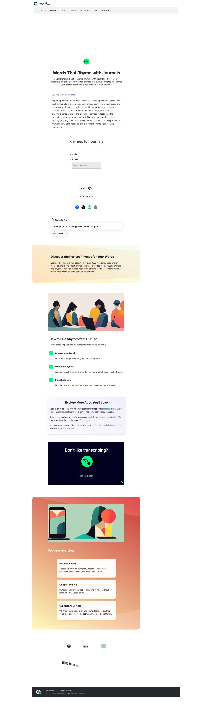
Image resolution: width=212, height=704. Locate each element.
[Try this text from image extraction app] (86, 463)
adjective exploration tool (106, 417)
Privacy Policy (66, 691)
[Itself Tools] (86, 655)
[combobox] (86, 165)
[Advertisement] (106, 32)
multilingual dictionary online (109, 425)
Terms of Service (52, 691)
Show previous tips (59, 233)
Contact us (82, 694)
